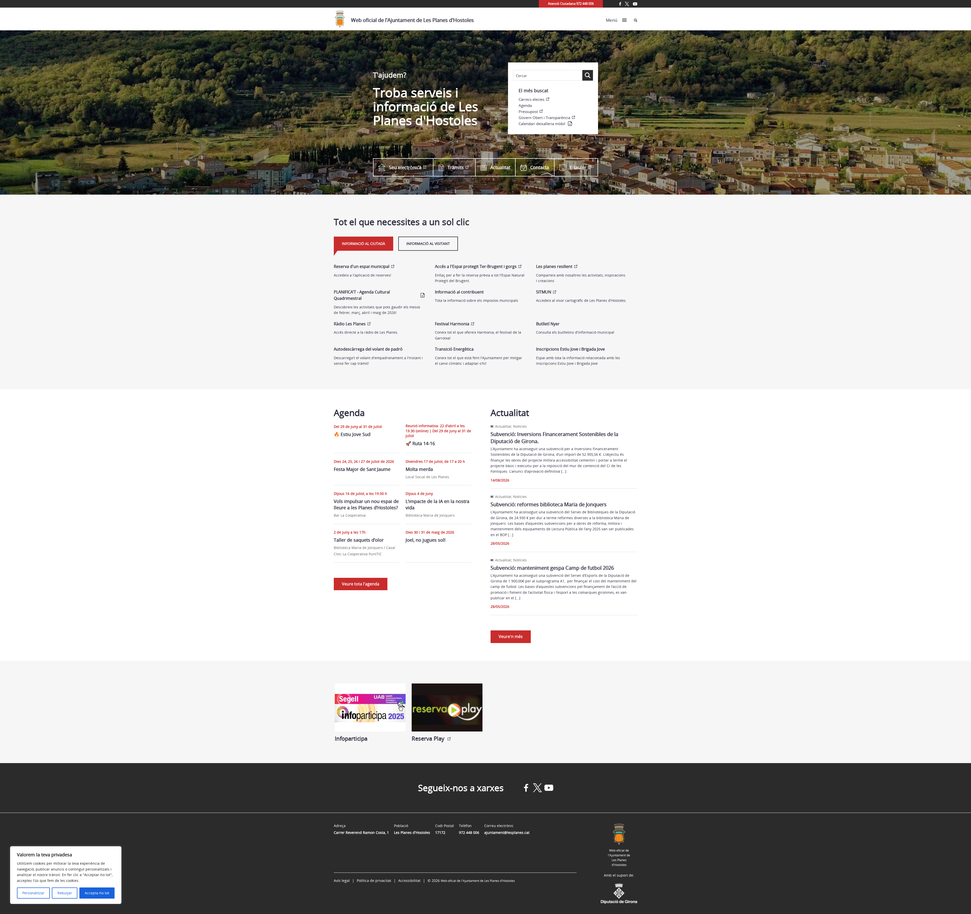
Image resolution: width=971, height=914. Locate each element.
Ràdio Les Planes (350, 324)
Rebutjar (64, 892)
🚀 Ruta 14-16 (421, 443)
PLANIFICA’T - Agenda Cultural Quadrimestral (362, 295)
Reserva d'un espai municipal (361, 266)
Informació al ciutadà (363, 243)
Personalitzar (33, 892)
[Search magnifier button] (587, 75)
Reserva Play (429, 738)
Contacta (539, 167)
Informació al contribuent (459, 292)
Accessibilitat (409, 880)
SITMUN (543, 292)
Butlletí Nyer (548, 324)
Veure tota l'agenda (360, 584)
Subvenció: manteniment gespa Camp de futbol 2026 (552, 567)
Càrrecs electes (531, 99)
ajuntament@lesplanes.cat (506, 832)
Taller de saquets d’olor (359, 540)
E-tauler (578, 167)
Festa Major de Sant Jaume (362, 469)
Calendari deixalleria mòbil (542, 123)
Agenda (525, 105)
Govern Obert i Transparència (544, 117)
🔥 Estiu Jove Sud (352, 434)
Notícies (520, 426)
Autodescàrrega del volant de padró (368, 349)
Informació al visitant (428, 243)
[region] (65, 875)
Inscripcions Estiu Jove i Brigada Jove (570, 349)
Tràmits (456, 167)
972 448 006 (469, 832)
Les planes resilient (554, 266)
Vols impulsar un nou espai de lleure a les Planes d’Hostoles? (366, 504)
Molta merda (419, 469)
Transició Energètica (454, 349)
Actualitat (500, 167)
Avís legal (342, 880)
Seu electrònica (405, 167)
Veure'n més (511, 636)
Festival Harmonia (452, 324)
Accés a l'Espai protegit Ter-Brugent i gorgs (476, 266)
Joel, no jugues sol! (426, 540)
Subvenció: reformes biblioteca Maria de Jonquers (549, 504)
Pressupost (528, 111)
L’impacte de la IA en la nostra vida (437, 504)
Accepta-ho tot (97, 892)
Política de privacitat (374, 880)
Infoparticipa (351, 738)
